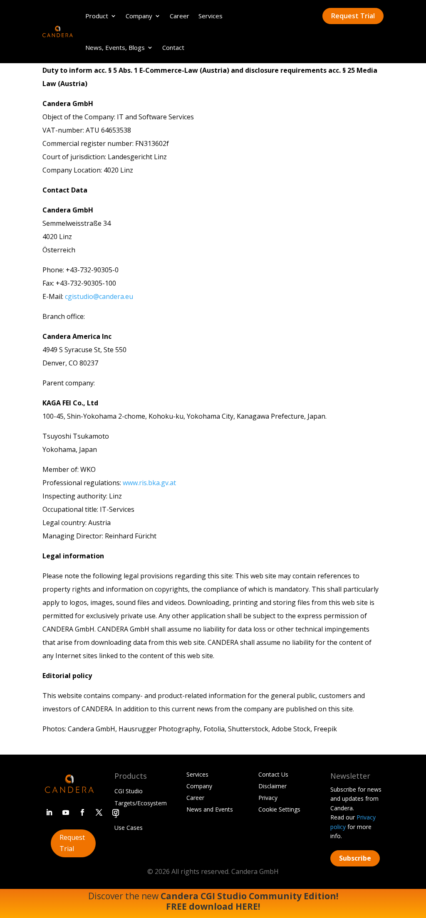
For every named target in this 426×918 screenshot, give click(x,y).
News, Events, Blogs (115, 47)
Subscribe (355, 858)
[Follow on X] (99, 812)
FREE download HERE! (213, 906)
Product (96, 16)
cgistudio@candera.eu (99, 296)
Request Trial (353, 15)
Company (139, 16)
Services (210, 16)
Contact (173, 47)
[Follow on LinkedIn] (49, 812)
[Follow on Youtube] (65, 812)
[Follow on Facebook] (82, 812)
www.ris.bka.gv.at (149, 482)
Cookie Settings (279, 809)
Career (179, 16)
